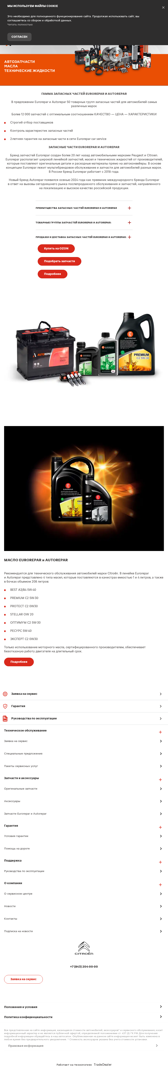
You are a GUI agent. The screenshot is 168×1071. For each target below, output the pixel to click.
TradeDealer (102, 1064)
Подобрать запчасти (59, 261)
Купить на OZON (56, 248)
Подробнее (52, 273)
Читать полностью (20, 24)
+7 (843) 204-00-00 (162, 52)
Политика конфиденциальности (28, 1017)
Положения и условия (20, 1007)
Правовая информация (26, 1045)
